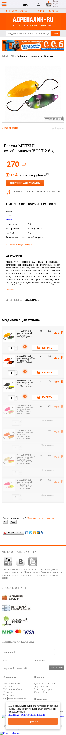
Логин (39, 4)
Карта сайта (40, 692)
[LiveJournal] (42, 533)
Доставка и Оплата (44, 683)
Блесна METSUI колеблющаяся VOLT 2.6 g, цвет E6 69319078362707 (26, 433)
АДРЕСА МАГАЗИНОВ (26, 5)
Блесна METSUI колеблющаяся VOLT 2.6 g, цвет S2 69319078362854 (26, 458)
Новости (7, 692)
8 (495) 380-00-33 (16, 10)
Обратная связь (42, 686)
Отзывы (14, 300)
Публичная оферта (13, 689)
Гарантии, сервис (43, 689)
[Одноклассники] (34, 533)
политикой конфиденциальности (26, 714)
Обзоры (32, 300)
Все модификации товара (19, 244)
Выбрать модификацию (25, 183)
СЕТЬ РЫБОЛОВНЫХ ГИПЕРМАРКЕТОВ (33, 21)
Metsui (9, 219)
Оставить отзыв (10, 127)
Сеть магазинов (11, 683)
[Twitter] (31, 533)
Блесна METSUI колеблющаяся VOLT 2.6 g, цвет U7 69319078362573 (26, 483)
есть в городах (23, 414)
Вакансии (8, 686)
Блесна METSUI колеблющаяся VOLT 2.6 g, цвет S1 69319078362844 (26, 384)
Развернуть (12, 289)
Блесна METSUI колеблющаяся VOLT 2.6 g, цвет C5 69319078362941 (26, 334)
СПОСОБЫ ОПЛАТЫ (14, 588)
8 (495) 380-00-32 (48, 10)
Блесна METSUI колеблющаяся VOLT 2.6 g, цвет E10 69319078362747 (26, 409)
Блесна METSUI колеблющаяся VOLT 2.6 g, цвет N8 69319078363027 (26, 359)
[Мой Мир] (38, 533)
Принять (33, 721)
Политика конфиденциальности (14, 697)
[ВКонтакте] (27, 533)
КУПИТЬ (47, 348)
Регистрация (43, 4)
